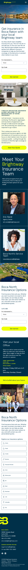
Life (6, 497)
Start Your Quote (14, 148)
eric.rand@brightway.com (11, 222)
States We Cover (6, 563)
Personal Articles (9, 464)
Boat (6, 486)
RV (5, 480)
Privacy (14, 561)
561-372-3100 (5, 538)
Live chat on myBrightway (11, 259)
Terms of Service (13, 565)
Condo (6, 454)
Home (6, 443)
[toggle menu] (26, 2)
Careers (3, 561)
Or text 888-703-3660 (8, 549)
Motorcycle (8, 475)
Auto (6, 470)
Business (7, 491)
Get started (14, 77)
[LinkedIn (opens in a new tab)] (5, 553)
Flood (6, 448)
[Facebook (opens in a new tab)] (2, 553)
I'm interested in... (7, 60)
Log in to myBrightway (8, 547)
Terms (9, 561)
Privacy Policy (4, 565)
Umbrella (7, 502)
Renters (7, 459)
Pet (6, 507)
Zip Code (4, 67)
